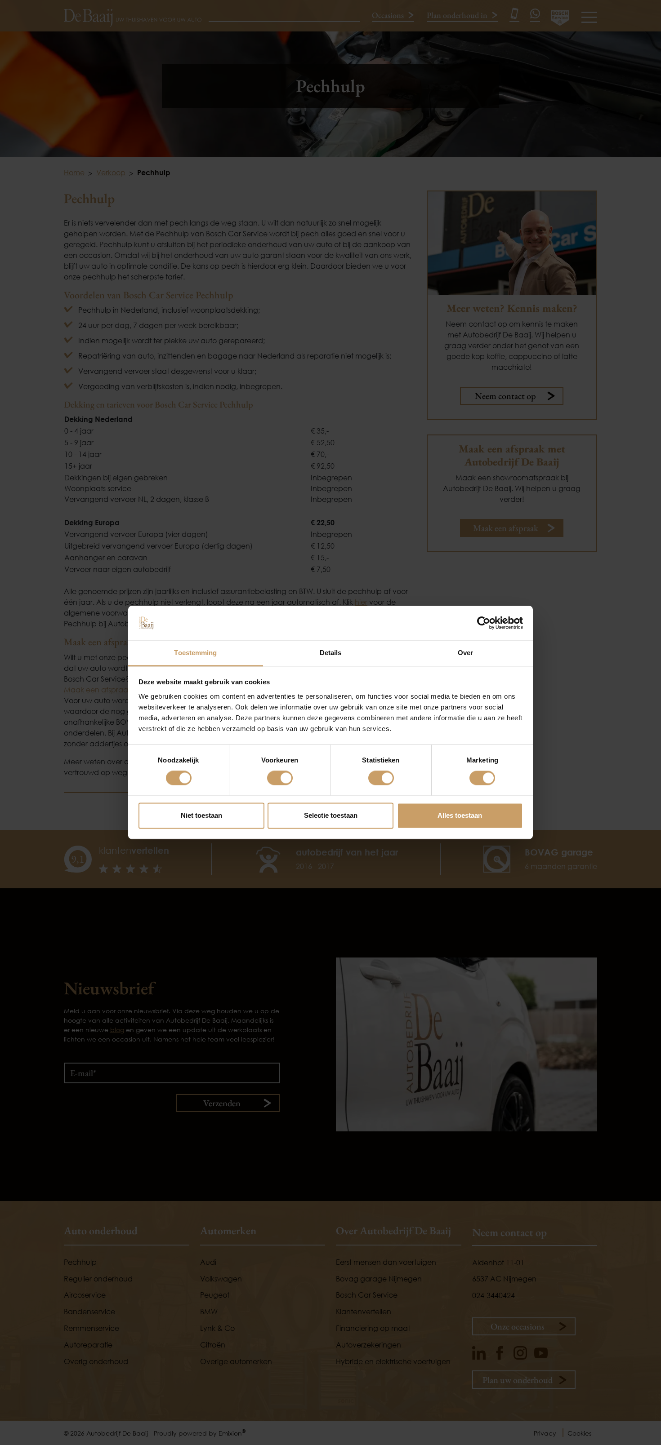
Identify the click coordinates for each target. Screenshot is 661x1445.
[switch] (280, 778)
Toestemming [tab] (195, 652)
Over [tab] (465, 652)
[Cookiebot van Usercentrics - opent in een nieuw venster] (483, 623)
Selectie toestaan (330, 815)
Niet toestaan (201, 815)
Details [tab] (331, 652)
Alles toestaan (460, 815)
